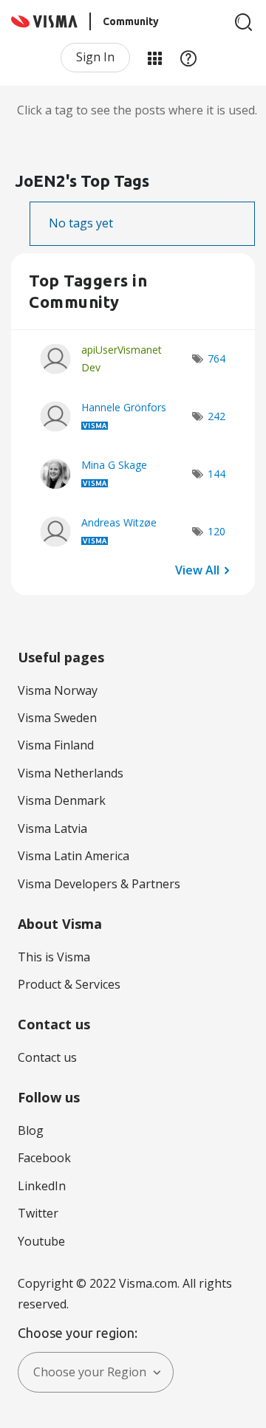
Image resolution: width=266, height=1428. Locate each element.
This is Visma (54, 957)
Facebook (44, 1158)
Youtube (41, 1241)
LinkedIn (42, 1186)
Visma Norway (58, 690)
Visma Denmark (62, 800)
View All (197, 570)
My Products (154, 58)
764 (216, 358)
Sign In (95, 57)
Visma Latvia (52, 828)
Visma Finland (56, 745)
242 (216, 416)
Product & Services (69, 984)
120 (216, 531)
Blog (31, 1130)
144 (216, 474)
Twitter (38, 1213)
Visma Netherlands (70, 773)
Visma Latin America (73, 856)
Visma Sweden (57, 718)
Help (188, 58)
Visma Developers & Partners (99, 884)
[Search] (244, 22)
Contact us (47, 1057)
